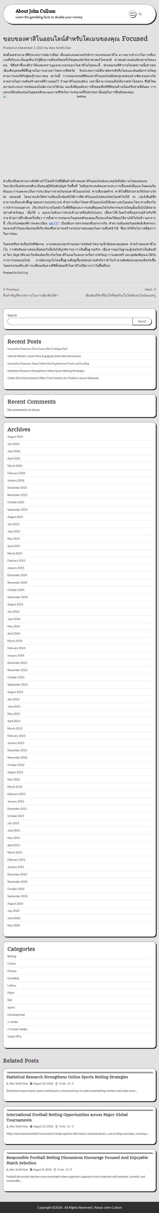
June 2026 (13, 451)
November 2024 (17, 582)
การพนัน (12, 1022)
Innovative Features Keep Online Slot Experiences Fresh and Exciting (48, 363)
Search (12, 315)
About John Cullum (35, 11)
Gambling (13, 978)
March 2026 (14, 465)
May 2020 (13, 925)
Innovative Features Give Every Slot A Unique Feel (37, 348)
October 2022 (15, 765)
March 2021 (14, 852)
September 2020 (17, 896)
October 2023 (15, 677)
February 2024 (16, 648)
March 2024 (14, 640)
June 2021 (13, 830)
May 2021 (13, 838)
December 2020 (17, 874)
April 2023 (13, 721)
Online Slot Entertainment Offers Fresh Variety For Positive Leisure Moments (53, 378)
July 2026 (13, 444)
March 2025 (14, 553)
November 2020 (17, 881)
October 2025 (15, 502)
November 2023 (17, 670)
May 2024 (13, 626)
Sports (11, 1007)
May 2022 (13, 779)
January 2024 (15, 655)
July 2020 (13, 910)
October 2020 (15, 889)
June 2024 (13, 619)
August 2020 (15, 903)
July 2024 (13, 611)
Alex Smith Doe (60, 48)
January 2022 (15, 801)
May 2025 (13, 538)
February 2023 (16, 735)
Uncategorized (16, 1014)
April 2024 (13, 633)
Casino (11, 963)
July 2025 (13, 524)
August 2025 (15, 517)
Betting (22, 272)
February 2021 (16, 859)
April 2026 (13, 458)
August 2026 (15, 436)
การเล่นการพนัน (17, 1029)
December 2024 (17, 575)
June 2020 (13, 918)
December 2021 (17, 808)
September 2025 (17, 509)
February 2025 (16, 560)
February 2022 (16, 794)
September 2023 (17, 684)
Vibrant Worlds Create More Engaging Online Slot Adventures (44, 356)
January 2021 (15, 867)
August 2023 (15, 692)
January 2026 (15, 480)
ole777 (54, 223)
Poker (10, 992)
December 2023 (17, 662)
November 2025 (17, 495)
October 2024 (15, 589)
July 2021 (13, 823)
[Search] (140, 14)
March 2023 (14, 728)
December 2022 (17, 750)
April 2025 (13, 546)
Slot (9, 1000)
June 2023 (13, 706)
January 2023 (15, 743)
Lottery (11, 985)
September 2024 (17, 597)
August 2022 (15, 772)
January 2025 (15, 568)
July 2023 (13, 699)
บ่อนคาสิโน (14, 1036)
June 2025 (13, 531)
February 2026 (16, 473)
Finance (12, 971)
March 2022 (14, 786)
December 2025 (17, 487)
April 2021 (13, 845)
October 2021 (15, 816)
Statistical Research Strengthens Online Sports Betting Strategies (46, 370)
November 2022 (17, 757)
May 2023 (13, 713)
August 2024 (15, 604)
